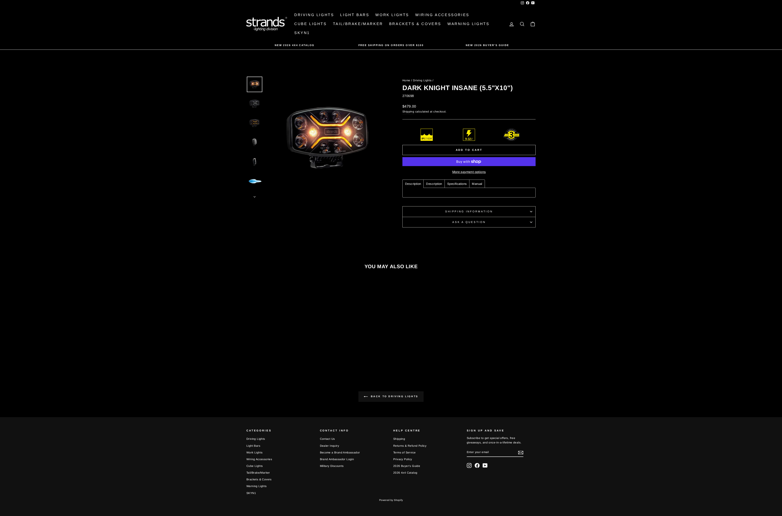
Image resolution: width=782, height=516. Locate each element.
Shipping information (469, 211)
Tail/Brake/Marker (358, 24)
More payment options (469, 172)
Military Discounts (332, 465)
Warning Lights (468, 24)
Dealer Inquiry (329, 445)
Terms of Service (404, 452)
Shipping (408, 111)
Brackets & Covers (415, 24)
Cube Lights (310, 24)
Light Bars (354, 15)
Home (406, 80)
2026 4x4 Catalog (405, 472)
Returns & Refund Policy (409, 445)
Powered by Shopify (391, 500)
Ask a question (469, 222)
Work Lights (392, 15)
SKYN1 (302, 33)
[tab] (413, 184)
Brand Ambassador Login (337, 459)
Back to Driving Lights (393, 396)
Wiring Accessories (442, 15)
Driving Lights (314, 15)
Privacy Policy (402, 459)
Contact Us (327, 438)
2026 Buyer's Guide (406, 465)
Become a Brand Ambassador (340, 452)
